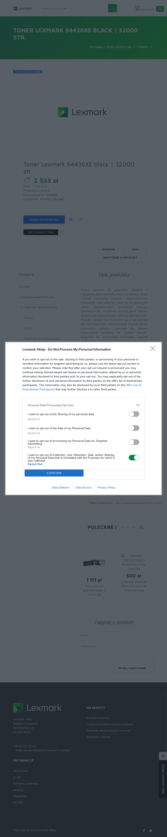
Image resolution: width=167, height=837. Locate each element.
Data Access (83, 487)
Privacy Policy (106, 487)
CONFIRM (54, 473)
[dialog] (83, 418)
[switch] (134, 414)
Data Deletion (60, 487)
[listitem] (83, 405)
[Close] (154, 350)
